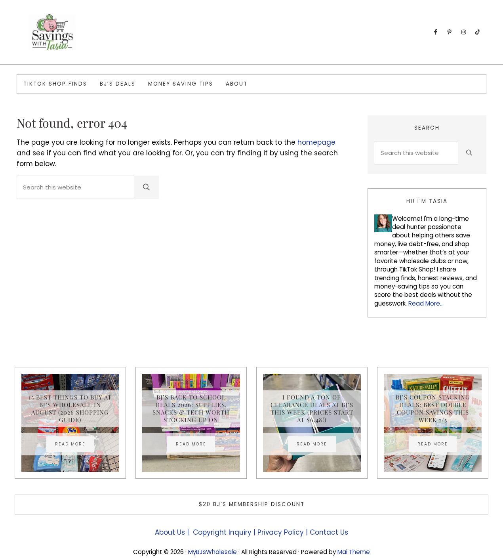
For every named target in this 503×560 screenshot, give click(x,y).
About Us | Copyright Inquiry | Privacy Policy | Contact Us (251, 532)
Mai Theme (353, 552)
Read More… (426, 303)
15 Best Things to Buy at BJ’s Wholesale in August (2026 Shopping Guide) (70, 409)
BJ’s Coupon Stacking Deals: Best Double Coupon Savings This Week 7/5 (433, 409)
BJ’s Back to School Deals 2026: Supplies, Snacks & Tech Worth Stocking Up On (190, 409)
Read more (74, 445)
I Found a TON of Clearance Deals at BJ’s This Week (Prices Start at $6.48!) (312, 409)
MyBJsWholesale (212, 552)
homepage (316, 142)
